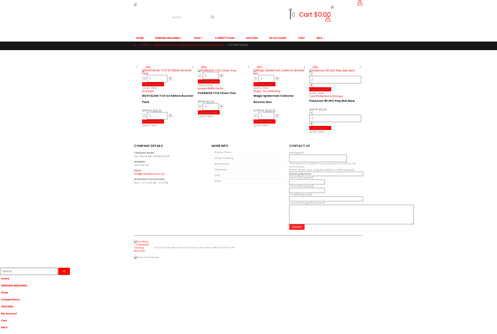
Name (301, 177)
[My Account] (277, 18)
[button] (2, 265)
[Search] (212, 17)
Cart (301, 38)
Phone (301, 185)
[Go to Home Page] (135, 45)
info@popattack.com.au (149, 173)
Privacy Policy (223, 152)
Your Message (307, 202)
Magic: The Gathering (267, 91)
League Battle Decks (210, 88)
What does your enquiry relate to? (321, 169)
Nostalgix (148, 91)
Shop (197, 38)
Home (140, 38)
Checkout (221, 169)
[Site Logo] (148, 17)
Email (300, 194)
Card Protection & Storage (326, 96)
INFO (319, 38)
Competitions (225, 38)
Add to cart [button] (153, 84)
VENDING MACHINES (167, 38)
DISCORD (252, 38)
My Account (278, 38)
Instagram (296, 152)
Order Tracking (224, 158)
